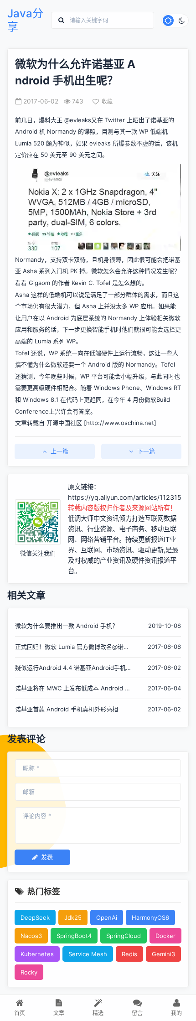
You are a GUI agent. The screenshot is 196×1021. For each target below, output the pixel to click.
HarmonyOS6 (150, 917)
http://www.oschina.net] (121, 422)
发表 (47, 856)
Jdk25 (73, 917)
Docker (165, 935)
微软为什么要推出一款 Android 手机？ (66, 625)
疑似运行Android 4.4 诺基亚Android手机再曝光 (70, 668)
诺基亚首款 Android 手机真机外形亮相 (66, 709)
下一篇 (146, 451)
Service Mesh (87, 954)
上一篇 (59, 451)
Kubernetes (37, 954)
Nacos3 (31, 935)
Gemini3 (163, 954)
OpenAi (106, 917)
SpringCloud (123, 935)
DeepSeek (35, 917)
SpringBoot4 (74, 935)
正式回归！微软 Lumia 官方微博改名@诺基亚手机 (72, 647)
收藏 (107, 101)
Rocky (29, 972)
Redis (129, 954)
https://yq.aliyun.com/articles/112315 (124, 497)
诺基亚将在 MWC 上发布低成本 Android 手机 (73, 688)
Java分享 (25, 20)
